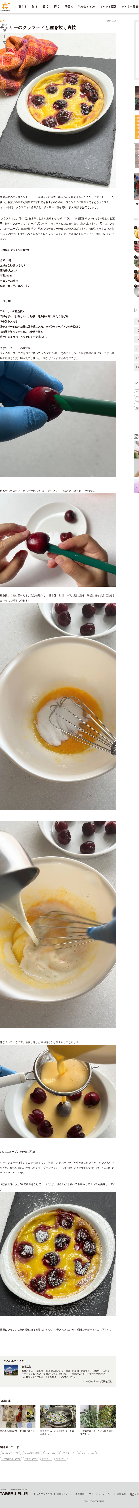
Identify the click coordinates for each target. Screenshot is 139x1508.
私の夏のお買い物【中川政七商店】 (17, 1431)
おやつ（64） (51, 1453)
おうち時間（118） (32, 1453)
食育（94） (61, 1459)
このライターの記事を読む (98, 1381)
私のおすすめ (86, 6)
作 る (35, 6)
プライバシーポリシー (100, 1494)
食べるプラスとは (42, 1494)
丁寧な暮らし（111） (11, 1459)
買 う (46, 6)
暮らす (22, 6)
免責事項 (80, 1494)
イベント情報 (108, 6)
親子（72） (47, 1459)
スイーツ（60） (88, 1453)
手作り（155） (31, 1459)
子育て (69, 6)
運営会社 (121, 1494)
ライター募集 (129, 6)
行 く (57, 6)
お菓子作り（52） (69, 1453)
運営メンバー (64, 1494)
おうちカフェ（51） (11, 1453)
